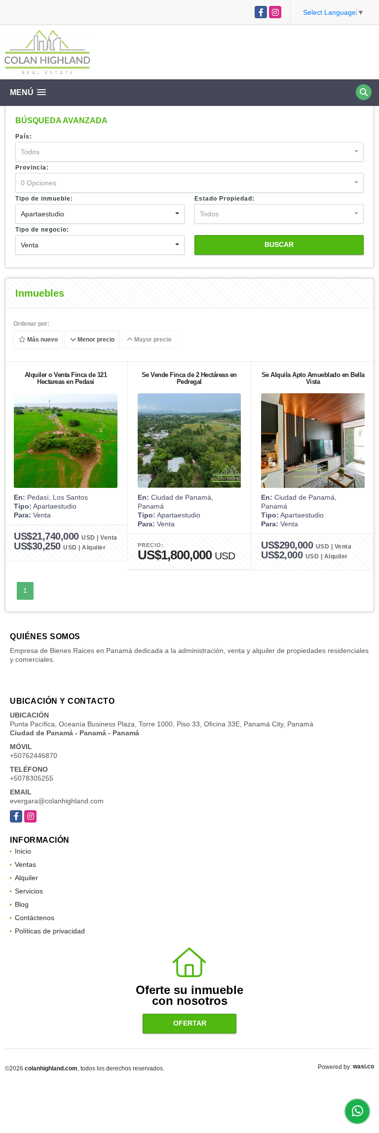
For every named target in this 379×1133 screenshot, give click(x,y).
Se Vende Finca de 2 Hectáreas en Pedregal (189, 378)
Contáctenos (34, 918)
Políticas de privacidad (50, 931)
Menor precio (95, 340)
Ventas (25, 864)
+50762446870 (33, 755)
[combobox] (189, 152)
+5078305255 (31, 778)
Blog (22, 904)
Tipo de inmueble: (44, 198)
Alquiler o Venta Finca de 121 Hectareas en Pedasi (66, 378)
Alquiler (26, 878)
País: (23, 136)
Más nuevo (42, 340)
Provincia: (32, 167)
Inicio (23, 851)
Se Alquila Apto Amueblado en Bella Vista (313, 378)
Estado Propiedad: (224, 198)
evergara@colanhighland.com (57, 801)
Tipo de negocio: (42, 229)
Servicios (29, 891)
